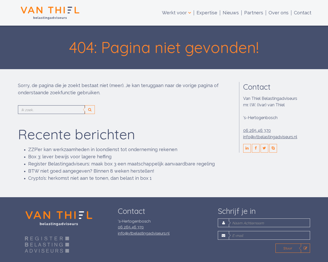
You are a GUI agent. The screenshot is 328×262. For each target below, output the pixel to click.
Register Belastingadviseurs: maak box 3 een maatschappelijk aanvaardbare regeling (121, 163)
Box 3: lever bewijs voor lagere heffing (69, 156)
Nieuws (231, 12)
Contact (302, 12)
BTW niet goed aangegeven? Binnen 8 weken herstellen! (91, 171)
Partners (253, 12)
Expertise (207, 12)
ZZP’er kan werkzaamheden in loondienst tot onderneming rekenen (102, 149)
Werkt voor (175, 12)
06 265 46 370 (257, 130)
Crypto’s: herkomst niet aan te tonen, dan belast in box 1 (90, 178)
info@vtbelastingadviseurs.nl (270, 136)
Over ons (279, 12)
